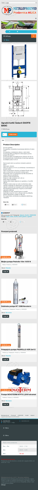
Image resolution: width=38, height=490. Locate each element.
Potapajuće (12, 309)
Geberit (22, 215)
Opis (3, 140)
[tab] (3, 140)
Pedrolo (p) (5, 352)
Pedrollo (8, 268)
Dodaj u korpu (12, 134)
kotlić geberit (23, 216)
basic (8, 216)
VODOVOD (33, 215)
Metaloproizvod (5, 415)
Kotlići (27, 215)
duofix (16, 216)
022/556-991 (6, 421)
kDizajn (3, 485)
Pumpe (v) (8, 264)
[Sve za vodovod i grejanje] (19, 10)
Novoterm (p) (5, 309)
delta (11, 216)
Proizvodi (13, 415)
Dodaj (4, 271)
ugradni (29, 216)
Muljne (4, 264)
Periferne (4, 397)
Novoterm (9, 312)
